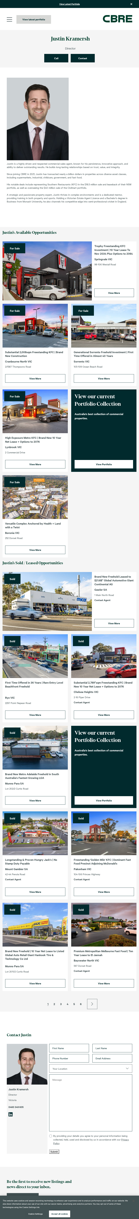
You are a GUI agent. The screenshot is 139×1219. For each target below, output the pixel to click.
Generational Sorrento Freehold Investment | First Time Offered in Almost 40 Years (103, 354)
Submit (54, 1151)
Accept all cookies (59, 1213)
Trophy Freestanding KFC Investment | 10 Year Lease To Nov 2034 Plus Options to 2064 (113, 249)
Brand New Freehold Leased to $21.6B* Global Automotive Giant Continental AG (114, 580)
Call (56, 58)
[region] (69, 1207)
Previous (6, 656)
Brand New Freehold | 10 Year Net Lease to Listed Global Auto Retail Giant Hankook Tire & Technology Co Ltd (34, 954)
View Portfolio (104, 464)
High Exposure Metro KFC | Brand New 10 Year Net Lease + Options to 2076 (33, 439)
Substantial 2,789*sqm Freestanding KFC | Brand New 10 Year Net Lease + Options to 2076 (103, 684)
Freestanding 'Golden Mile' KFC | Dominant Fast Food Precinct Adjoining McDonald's (102, 861)
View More (114, 292)
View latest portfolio (33, 19)
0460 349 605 (16, 1107)
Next (64, 656)
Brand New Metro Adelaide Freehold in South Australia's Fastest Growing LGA (32, 776)
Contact (82, 58)
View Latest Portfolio (69, 4)
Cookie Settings (35, 1213)
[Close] (133, 1201)
